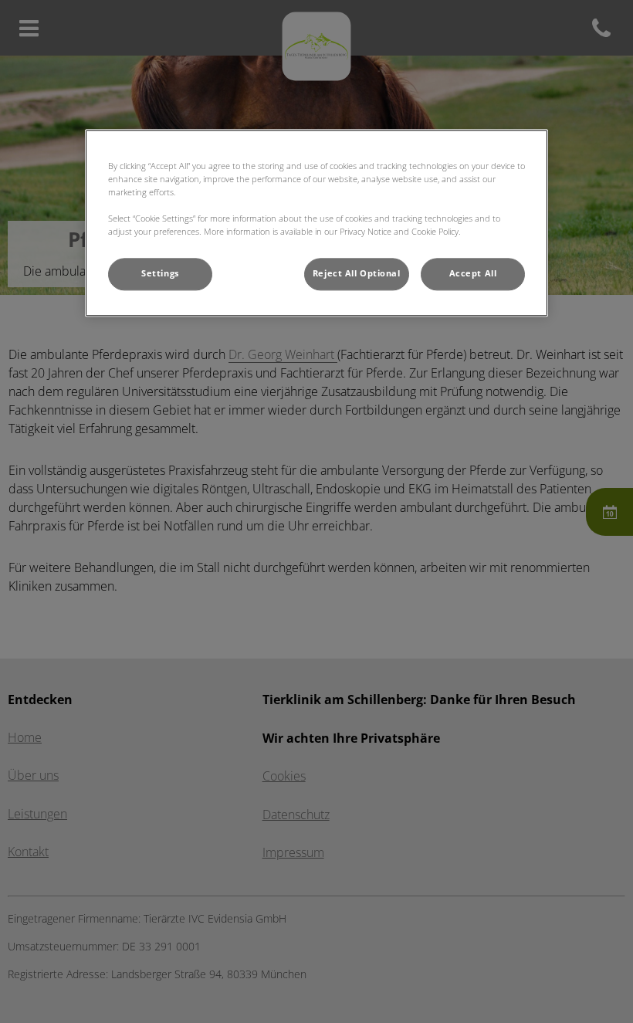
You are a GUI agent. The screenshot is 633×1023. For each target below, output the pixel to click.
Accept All (473, 273)
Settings (160, 273)
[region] (316, 223)
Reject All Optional (357, 273)
